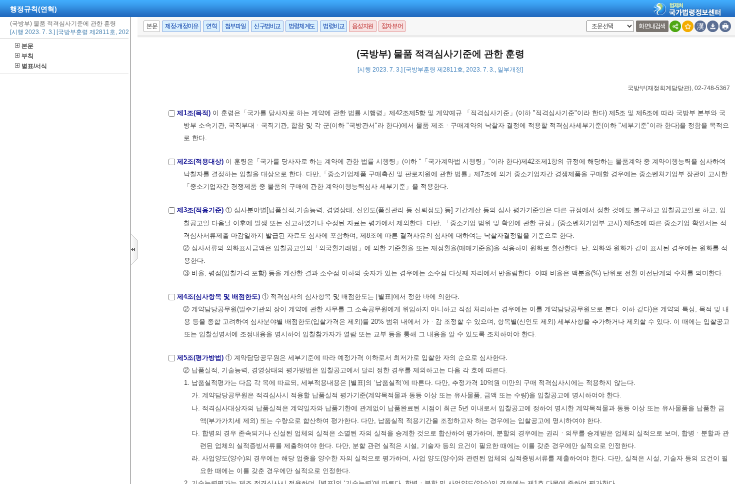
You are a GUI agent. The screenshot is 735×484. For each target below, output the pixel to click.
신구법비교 (267, 26)
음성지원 (362, 26)
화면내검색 (652, 26)
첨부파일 (235, 26)
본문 (28, 46)
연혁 (211, 26)
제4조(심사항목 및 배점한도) (218, 296)
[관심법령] (688, 26)
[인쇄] (725, 26)
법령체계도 (301, 26)
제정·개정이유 (181, 26)
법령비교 (333, 26)
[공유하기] (675, 26)
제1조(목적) (193, 113)
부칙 (28, 56)
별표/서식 (34, 66)
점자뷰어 (392, 26)
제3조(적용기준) (200, 210)
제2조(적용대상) (200, 161)
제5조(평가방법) (200, 357)
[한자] (700, 26)
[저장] (712, 26)
